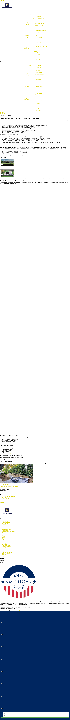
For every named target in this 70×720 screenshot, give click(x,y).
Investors (35, 95)
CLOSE (2, 622)
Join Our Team (38, 59)
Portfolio (35, 94)
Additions (39, 32)
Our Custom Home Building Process (39, 18)
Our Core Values (38, 14)
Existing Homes (3, 549)
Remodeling (40, 84)
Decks (40, 91)
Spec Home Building (40, 100)
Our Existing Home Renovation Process (39, 30)
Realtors (35, 51)
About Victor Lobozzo (38, 63)
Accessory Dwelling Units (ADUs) (39, 23)
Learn (28, 56)
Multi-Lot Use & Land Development (40, 48)
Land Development (26, 48)
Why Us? (38, 52)
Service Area (39, 16)
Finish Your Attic (39, 37)
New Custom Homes (27, 23)
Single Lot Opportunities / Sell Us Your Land (40, 46)
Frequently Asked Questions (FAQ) (38, 56)
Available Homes (39, 77)
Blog (38, 108)
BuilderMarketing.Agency (16, 610)
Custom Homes (3, 541)
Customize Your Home (27, 36)
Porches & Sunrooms (39, 39)
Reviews (38, 54)
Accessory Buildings (39, 21)
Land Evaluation (39, 70)
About (29, 14)
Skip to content (2, 0)
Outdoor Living (39, 42)
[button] (35, 61)
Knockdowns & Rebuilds (39, 25)
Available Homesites (39, 28)
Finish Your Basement (39, 35)
